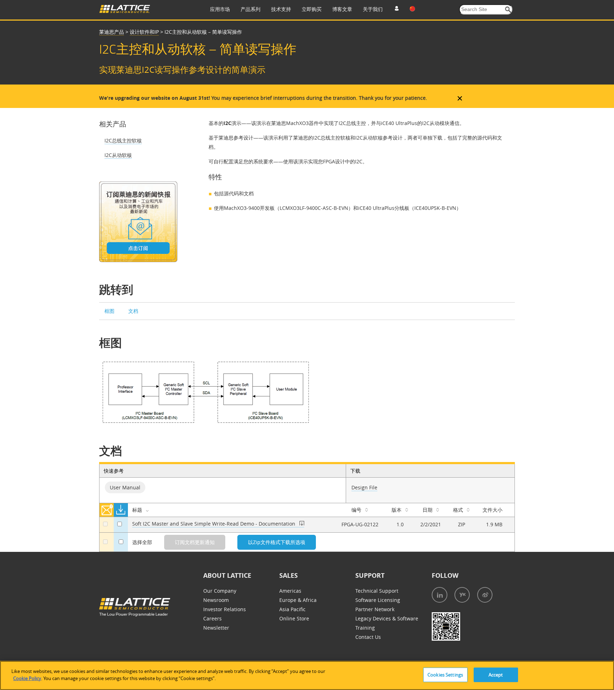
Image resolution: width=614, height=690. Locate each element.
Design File (364, 487)
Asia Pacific (292, 609)
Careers (212, 618)
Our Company (219, 590)
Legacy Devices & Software (386, 618)
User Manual (125, 487)
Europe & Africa (298, 600)
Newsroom (216, 600)
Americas (290, 590)
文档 (133, 311)
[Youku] (462, 594)
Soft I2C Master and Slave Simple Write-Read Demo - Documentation (214, 523)
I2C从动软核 (118, 155)
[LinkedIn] (439, 594)
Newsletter (216, 627)
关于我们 (373, 9)
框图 (110, 311)
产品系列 (250, 9)
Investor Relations (224, 609)
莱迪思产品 (111, 31)
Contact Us (368, 637)
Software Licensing (377, 600)
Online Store (294, 618)
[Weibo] (484, 594)
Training (365, 627)
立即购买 (312, 9)
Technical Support (376, 590)
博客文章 (342, 9)
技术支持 (281, 9)
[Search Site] (508, 9)
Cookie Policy (27, 678)
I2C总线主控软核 (123, 140)
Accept (496, 675)
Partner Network (374, 609)
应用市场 (220, 9)
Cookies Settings (445, 675)
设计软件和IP (144, 31)
